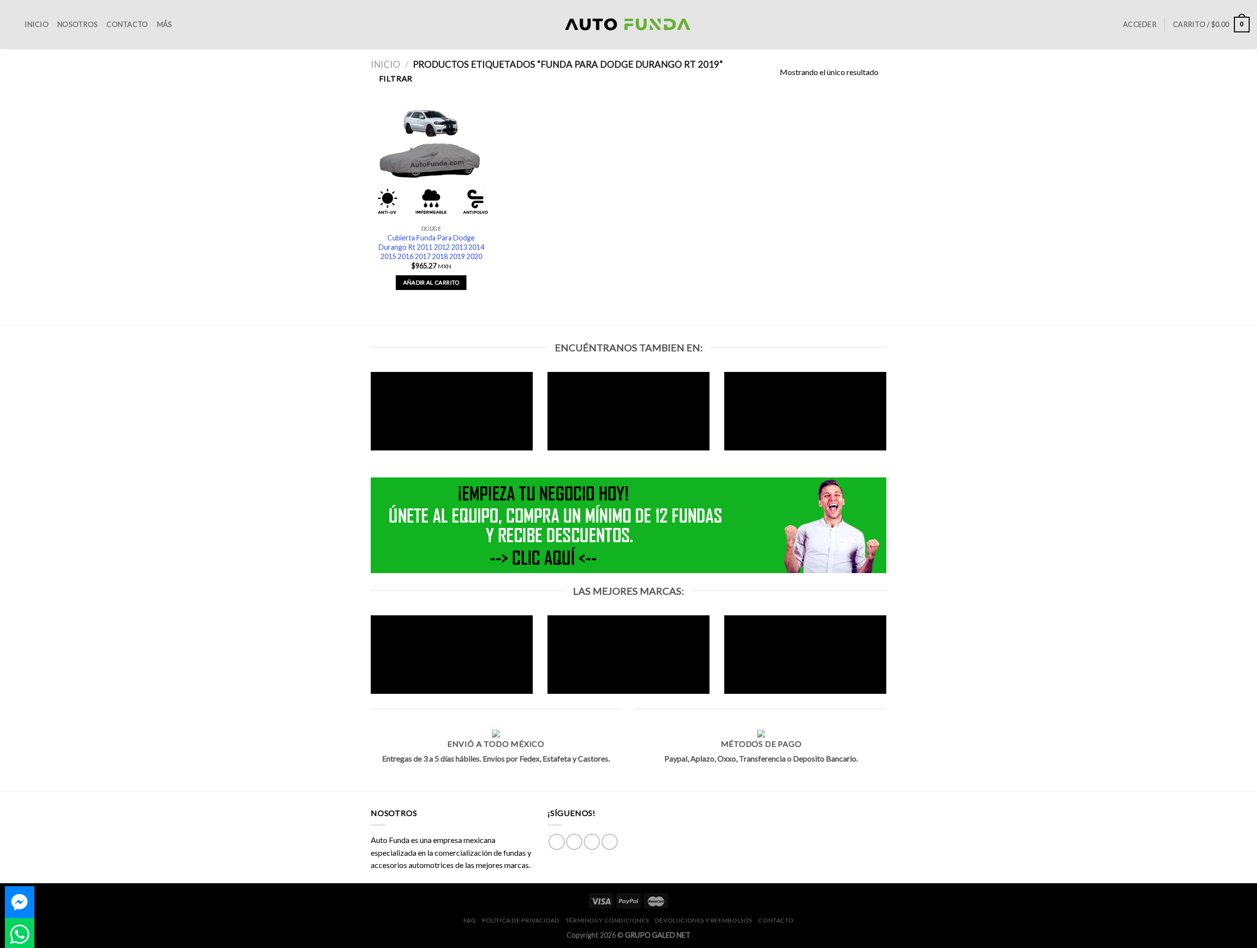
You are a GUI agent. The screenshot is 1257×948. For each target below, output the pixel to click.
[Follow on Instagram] (574, 842)
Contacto (127, 24)
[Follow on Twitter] (592, 842)
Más (164, 24)
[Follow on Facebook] (556, 842)
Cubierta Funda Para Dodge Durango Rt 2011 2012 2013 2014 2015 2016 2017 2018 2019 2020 (431, 247)
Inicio (37, 24)
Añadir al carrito (431, 282)
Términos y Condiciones (607, 920)
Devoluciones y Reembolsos (703, 920)
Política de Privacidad (520, 920)
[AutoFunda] (628, 25)
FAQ (470, 920)
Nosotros (77, 24)
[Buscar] (11, 25)
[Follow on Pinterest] (609, 842)
